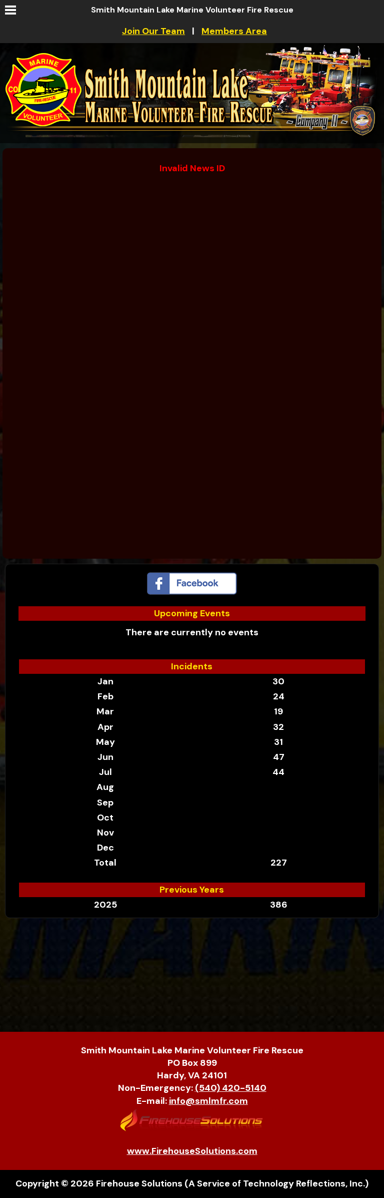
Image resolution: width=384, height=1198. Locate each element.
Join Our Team (153, 31)
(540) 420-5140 (230, 1088)
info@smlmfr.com (208, 1101)
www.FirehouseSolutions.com (192, 1151)
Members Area (234, 31)
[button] (10, 10)
